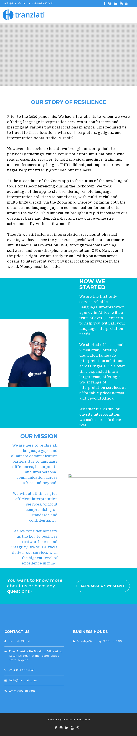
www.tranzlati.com (22, 690)
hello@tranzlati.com (23, 680)
